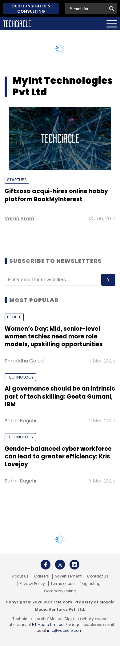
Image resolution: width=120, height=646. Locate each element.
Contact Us (97, 576)
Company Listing (60, 591)
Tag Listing (90, 583)
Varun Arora (19, 218)
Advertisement (68, 576)
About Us (20, 576)
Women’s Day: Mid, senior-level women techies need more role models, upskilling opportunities (54, 337)
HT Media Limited (48, 624)
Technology (20, 377)
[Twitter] (60, 564)
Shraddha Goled (24, 360)
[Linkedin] (74, 564)
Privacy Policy (32, 583)
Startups (17, 180)
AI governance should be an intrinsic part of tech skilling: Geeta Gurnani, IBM (60, 396)
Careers (41, 576)
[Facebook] (45, 564)
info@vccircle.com (64, 630)
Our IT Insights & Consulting (31, 8)
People (14, 317)
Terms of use (62, 583)
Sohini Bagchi (20, 420)
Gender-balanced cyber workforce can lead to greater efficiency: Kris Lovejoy (58, 457)
